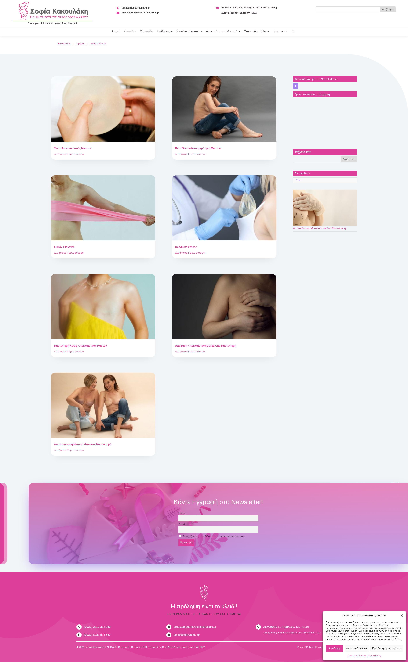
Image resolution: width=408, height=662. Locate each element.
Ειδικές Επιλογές (64, 247)
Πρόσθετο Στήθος (186, 247)
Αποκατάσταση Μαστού (221, 31)
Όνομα (182, 513)
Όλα (298, 180)
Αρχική (116, 31)
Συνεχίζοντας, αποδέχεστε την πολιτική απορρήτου (213, 536)
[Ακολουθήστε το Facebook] (295, 86)
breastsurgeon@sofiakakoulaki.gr (140, 12)
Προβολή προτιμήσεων (386, 648)
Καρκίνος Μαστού (188, 31)
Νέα (263, 31)
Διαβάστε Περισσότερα (69, 154)
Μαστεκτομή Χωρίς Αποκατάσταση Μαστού (80, 345)
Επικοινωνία (280, 31)
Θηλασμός (250, 31)
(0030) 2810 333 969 (97, 626)
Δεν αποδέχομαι (356, 648)
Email (181, 524)
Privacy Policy (374, 656)
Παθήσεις (163, 31)
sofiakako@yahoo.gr (187, 634)
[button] (401, 615)
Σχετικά (129, 31)
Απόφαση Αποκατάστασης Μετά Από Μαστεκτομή (205, 345)
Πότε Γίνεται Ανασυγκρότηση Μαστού (198, 148)
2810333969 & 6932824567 (136, 8)
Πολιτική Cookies (357, 656)
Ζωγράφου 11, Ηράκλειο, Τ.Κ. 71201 (286, 626)
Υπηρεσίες (147, 31)
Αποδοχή (334, 648)
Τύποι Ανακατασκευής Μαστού (72, 148)
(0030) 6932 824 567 (97, 634)
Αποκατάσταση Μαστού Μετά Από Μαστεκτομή (82, 444)
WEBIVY (200, 647)
